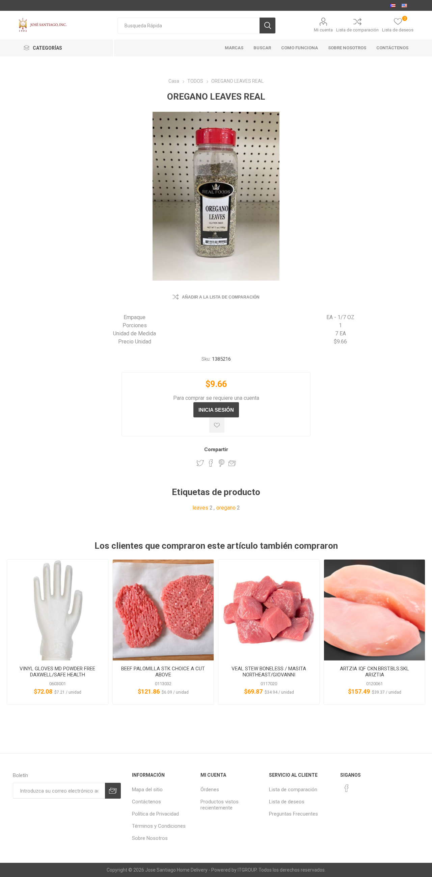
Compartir (216, 449)
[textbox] (188, 25)
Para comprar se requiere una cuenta (216, 398)
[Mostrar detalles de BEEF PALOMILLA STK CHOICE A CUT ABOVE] (163, 610)
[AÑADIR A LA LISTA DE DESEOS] (216, 425)
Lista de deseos (286, 802)
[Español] (392, 5)
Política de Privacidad (155, 814)
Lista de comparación (357, 29)
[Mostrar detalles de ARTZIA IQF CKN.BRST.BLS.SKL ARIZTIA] (374, 610)
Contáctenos (146, 802)
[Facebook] (346, 788)
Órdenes (209, 789)
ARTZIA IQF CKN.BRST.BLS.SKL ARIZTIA (374, 672)
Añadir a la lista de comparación (221, 297)
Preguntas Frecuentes (293, 814)
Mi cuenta (323, 29)
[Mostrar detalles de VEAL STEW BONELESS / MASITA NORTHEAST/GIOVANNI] (268, 610)
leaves (200, 508)
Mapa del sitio (147, 789)
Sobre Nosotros (150, 838)
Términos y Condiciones (159, 826)
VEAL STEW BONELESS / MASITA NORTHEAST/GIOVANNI (269, 672)
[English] (404, 5)
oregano (226, 508)
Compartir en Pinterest (221, 463)
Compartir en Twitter (200, 463)
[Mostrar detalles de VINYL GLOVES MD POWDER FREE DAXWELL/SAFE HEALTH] (57, 610)
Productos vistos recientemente (219, 805)
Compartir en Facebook (211, 463)
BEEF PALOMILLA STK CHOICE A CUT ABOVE (163, 672)
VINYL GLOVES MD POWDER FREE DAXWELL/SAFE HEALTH (57, 672)
